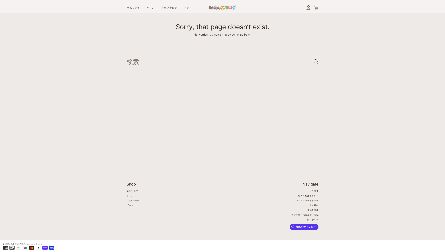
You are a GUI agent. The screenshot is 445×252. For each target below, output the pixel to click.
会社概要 (313, 190)
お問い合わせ (133, 200)
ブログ (130, 205)
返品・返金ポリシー (308, 195)
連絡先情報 (312, 210)
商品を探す (132, 190)
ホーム (130, 195)
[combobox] (222, 61)
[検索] (316, 62)
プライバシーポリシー (307, 200)
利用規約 (313, 205)
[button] (316, 7)
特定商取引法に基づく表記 (304, 214)
